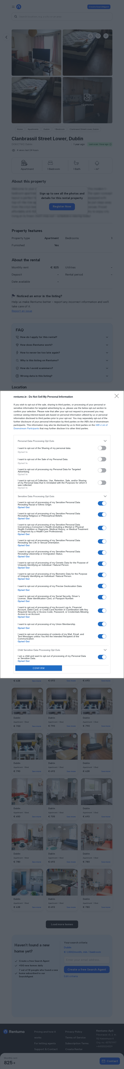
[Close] (118, 397)
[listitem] (62, 441)
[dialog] (62, 534)
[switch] (102, 448)
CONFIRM (39, 668)
